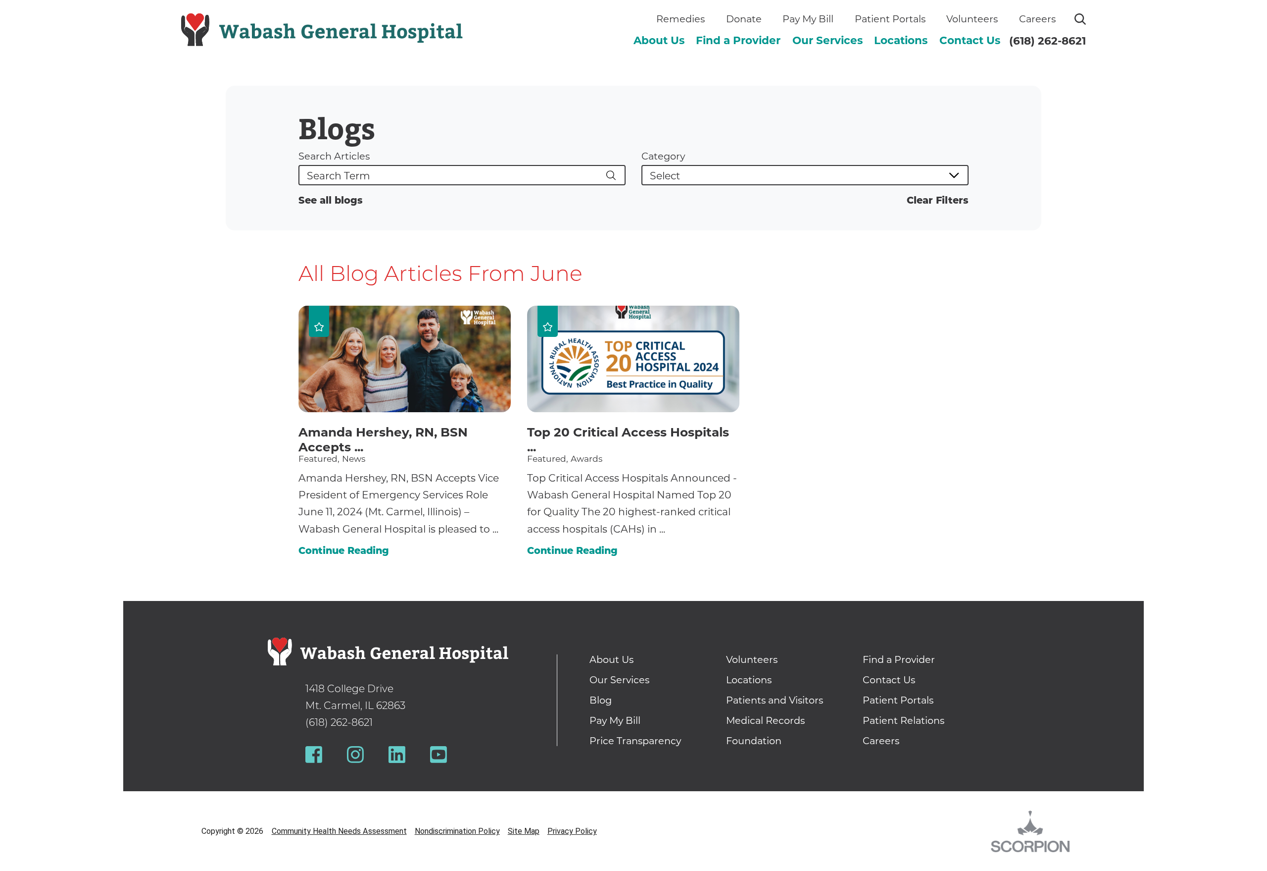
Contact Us (969, 40)
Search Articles (334, 156)
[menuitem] (659, 40)
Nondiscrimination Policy (457, 831)
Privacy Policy (572, 831)
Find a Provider (738, 40)
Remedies (680, 19)
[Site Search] (1080, 19)
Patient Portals (890, 19)
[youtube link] (438, 754)
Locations (900, 40)
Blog (600, 700)
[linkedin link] (397, 754)
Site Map (523, 831)
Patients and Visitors (774, 700)
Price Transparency (635, 741)
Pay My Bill (807, 19)
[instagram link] (355, 754)
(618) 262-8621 (1047, 40)
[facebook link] (313, 754)
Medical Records (765, 720)
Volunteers (972, 19)
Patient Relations (903, 720)
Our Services (827, 40)
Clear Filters (938, 200)
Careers (1037, 19)
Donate (744, 19)
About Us (659, 40)
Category (663, 156)
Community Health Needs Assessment (339, 831)
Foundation (753, 741)
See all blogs (330, 200)
